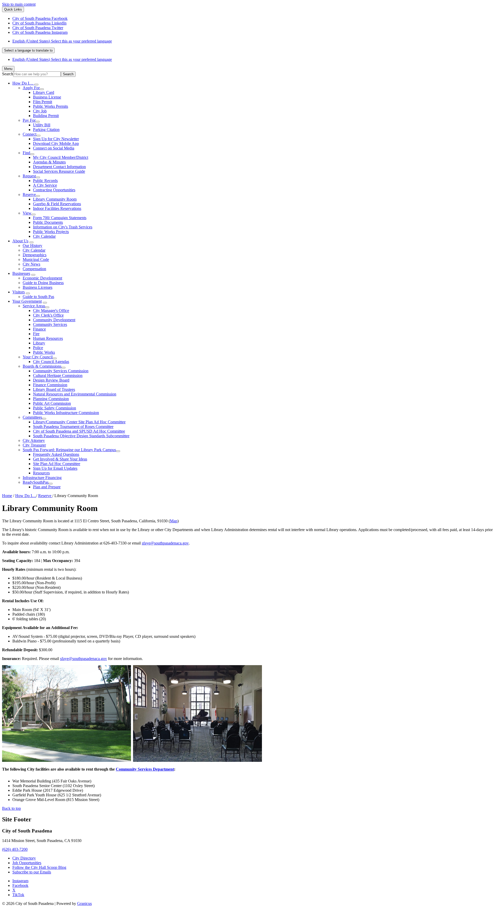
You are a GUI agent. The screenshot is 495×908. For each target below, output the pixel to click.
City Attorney (34, 440)
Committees (32, 417)
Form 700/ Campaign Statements (59, 218)
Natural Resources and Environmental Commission (74, 394)
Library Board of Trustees (54, 389)
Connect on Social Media (53, 148)
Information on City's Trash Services (62, 227)
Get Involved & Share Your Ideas (60, 459)
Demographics (34, 255)
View (27, 213)
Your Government (27, 301)
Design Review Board (51, 380)
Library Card (43, 92)
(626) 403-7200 (15, 849)
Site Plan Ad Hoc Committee (56, 463)
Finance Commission (50, 385)
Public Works (44, 352)
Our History (32, 245)
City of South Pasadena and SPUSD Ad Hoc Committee (79, 431)
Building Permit (46, 115)
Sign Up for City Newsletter (56, 139)
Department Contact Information (59, 166)
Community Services (50, 324)
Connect (29, 134)
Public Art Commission (52, 403)
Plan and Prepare (47, 487)
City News (31, 264)
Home (7, 495)
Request (29, 176)
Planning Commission (51, 399)
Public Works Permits (50, 106)
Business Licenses (37, 287)
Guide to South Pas (38, 296)
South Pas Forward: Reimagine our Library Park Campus (69, 450)
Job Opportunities (26, 863)
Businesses (21, 273)
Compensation (34, 269)
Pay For (29, 120)
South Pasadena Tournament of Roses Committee (73, 426)
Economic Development (42, 278)
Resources (41, 473)
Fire (36, 334)
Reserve (29, 194)
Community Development (54, 320)
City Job (40, 111)
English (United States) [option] (62, 59)
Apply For (31, 88)
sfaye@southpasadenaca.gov (165, 543)
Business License (47, 97)
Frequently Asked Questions (56, 454)
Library (39, 343)
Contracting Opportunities (54, 190)
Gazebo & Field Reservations (57, 204)
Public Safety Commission (54, 408)
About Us (20, 241)
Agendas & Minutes (49, 162)
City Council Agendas (51, 361)
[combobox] (28, 50)
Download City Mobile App (56, 143)
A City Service (45, 185)
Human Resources (48, 338)
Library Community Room (55, 199)
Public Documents (48, 222)
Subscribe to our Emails (31, 872)
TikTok (18, 895)
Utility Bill (41, 125)
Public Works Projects (51, 231)
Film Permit (42, 102)
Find (26, 153)
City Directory (24, 858)
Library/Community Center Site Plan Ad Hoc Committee (79, 422)
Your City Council (38, 357)
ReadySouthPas (35, 482)
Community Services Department (145, 769)
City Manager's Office (51, 310)
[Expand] (36, 84)
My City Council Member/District (60, 157)
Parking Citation (46, 129)
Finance (39, 329)
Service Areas (34, 306)
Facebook (20, 885)
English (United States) (62, 41)
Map (173, 521)
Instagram (20, 881)
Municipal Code (36, 259)
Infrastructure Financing (42, 477)
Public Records (45, 180)
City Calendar (44, 236)
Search (7, 74)
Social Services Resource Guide (59, 171)
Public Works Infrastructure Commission (66, 412)
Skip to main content (19, 4)
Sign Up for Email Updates (55, 468)
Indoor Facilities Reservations (57, 208)
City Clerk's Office (48, 315)
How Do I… (25, 495)
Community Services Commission (60, 371)
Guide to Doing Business (43, 282)
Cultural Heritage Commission (57, 375)
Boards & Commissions (42, 366)
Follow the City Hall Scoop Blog (39, 867)
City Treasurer (34, 445)
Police (38, 347)
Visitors (18, 292)
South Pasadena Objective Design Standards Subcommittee (81, 436)
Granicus (84, 903)
